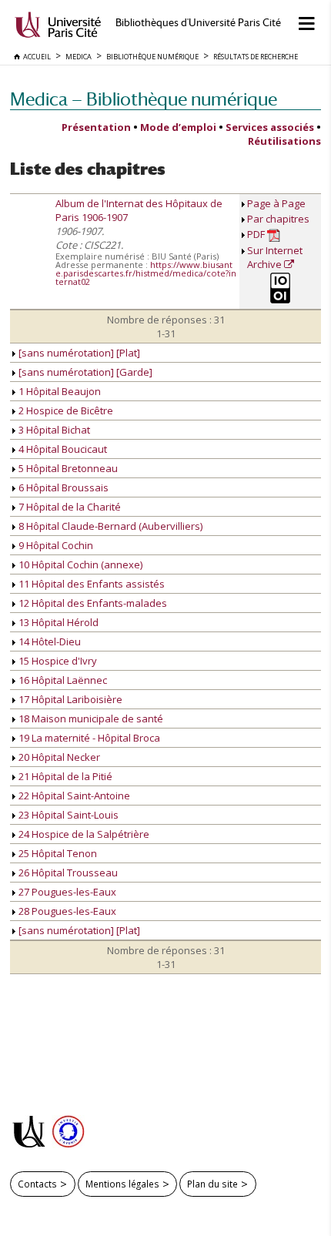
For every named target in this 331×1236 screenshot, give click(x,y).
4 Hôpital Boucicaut (61, 449)
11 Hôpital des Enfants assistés (90, 584)
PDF (257, 234)
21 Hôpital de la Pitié (64, 776)
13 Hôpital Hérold (57, 622)
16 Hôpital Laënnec (61, 680)
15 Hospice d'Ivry (56, 661)
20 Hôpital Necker (58, 757)
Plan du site (212, 1183)
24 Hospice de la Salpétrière (82, 834)
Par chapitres (278, 219)
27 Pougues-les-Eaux (66, 892)
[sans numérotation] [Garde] (84, 372)
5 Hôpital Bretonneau (67, 468)
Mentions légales (122, 1183)
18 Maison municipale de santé (89, 718)
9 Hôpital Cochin (54, 545)
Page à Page (276, 203)
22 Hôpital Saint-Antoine (73, 795)
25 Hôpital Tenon (56, 853)
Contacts (37, 1183)
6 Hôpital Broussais (62, 487)
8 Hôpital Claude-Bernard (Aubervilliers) (109, 526)
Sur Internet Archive (275, 257)
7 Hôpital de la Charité (68, 507)
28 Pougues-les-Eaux (66, 911)
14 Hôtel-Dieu (48, 641)
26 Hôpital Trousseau (67, 872)
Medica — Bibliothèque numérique (143, 99)
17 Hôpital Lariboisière (69, 699)
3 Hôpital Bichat (53, 430)
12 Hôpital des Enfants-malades (91, 603)
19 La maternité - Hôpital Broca (88, 738)
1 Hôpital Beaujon (58, 391)
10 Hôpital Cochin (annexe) (79, 564)
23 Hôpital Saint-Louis (67, 815)
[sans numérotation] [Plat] (78, 353)
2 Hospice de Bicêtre (64, 410)
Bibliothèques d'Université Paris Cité (198, 22)
